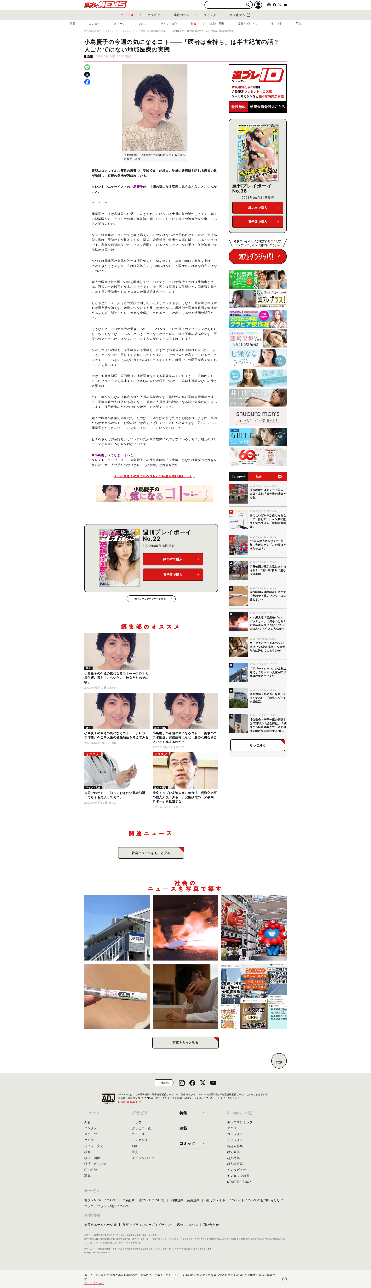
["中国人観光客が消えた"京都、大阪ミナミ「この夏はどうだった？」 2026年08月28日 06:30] (254, 928)
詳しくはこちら (94, 1283)
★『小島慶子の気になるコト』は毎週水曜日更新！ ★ (153, 476)
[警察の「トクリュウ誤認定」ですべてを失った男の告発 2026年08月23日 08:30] (185, 996)
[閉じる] (284, 1279)
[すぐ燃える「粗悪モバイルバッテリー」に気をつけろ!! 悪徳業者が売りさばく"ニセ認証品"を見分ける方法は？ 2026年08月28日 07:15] (185, 928)
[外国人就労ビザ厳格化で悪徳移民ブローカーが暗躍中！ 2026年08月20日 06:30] (254, 996)
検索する (248, 5)
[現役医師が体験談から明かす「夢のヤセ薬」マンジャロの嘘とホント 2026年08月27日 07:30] (117, 996)
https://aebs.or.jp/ (129, 1101)
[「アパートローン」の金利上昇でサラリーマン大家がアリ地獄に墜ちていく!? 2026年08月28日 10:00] (117, 928)
